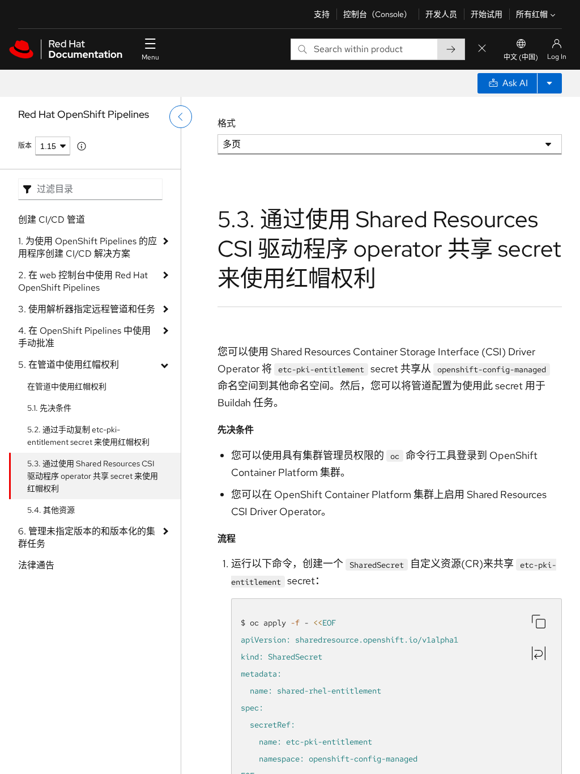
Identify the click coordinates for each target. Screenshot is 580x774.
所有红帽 (532, 14)
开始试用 (486, 14)
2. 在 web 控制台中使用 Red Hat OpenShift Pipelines (83, 281)
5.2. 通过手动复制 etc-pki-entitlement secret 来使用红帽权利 (88, 435)
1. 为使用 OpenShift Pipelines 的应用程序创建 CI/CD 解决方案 (87, 247)
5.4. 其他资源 (51, 510)
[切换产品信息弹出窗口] (81, 146)
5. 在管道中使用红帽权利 (68, 365)
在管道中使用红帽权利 (66, 386)
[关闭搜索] (482, 49)
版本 (25, 145)
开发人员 (441, 14)
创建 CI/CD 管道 (51, 220)
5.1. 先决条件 (49, 408)
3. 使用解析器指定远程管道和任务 (86, 309)
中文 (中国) (521, 57)
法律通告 (36, 565)
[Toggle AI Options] (549, 83)
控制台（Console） (377, 14)
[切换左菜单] (180, 116)
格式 (227, 123)
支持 (322, 14)
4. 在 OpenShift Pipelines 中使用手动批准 (84, 337)
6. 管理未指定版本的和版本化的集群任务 (86, 537)
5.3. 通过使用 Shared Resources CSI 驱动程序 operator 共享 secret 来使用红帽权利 (92, 476)
